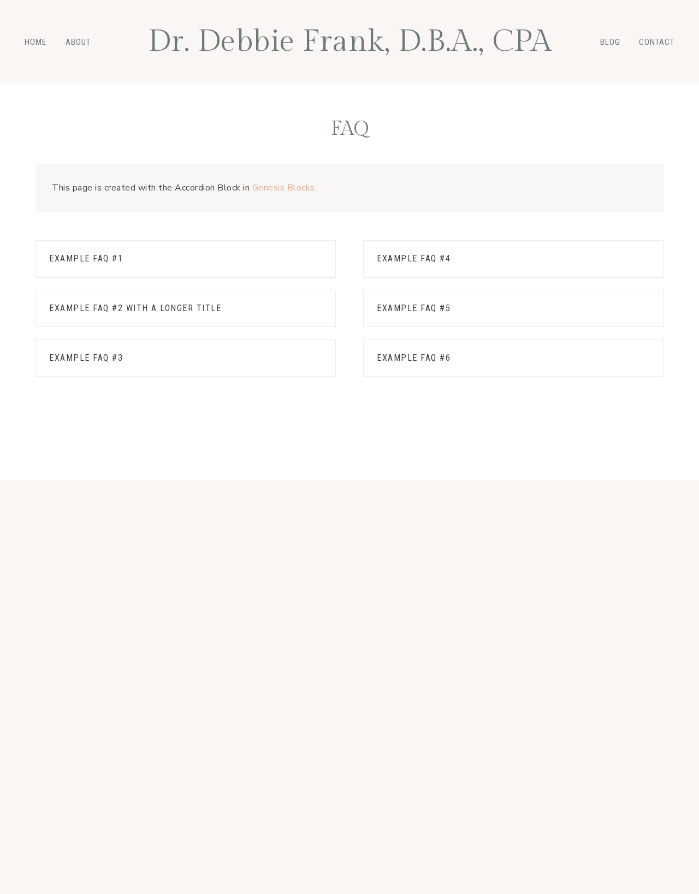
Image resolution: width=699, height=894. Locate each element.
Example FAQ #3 (86, 358)
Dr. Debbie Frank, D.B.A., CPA (350, 41)
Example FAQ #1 (86, 258)
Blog (610, 42)
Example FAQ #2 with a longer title (135, 308)
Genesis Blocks (283, 188)
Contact (656, 42)
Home (35, 42)
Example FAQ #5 (414, 308)
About (78, 42)
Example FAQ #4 (414, 258)
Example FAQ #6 (414, 358)
